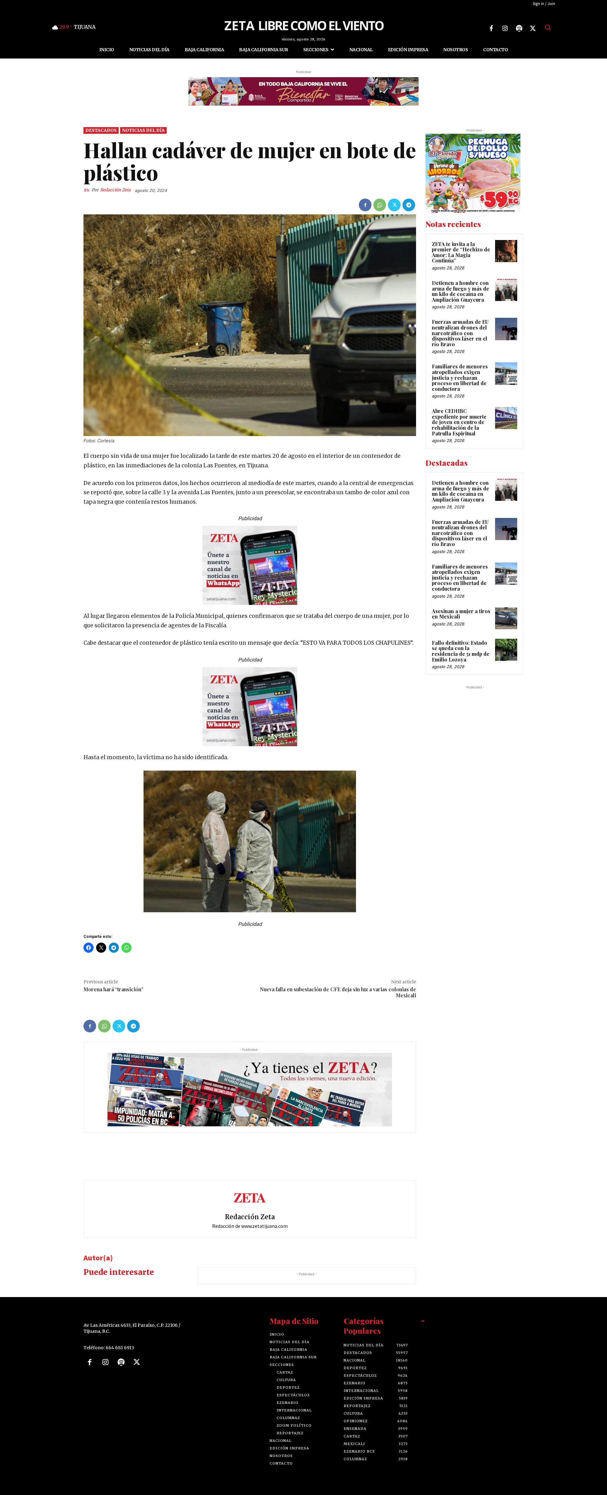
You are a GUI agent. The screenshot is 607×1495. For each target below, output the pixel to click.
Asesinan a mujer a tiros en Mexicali (461, 614)
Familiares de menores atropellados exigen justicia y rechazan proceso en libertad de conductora (460, 377)
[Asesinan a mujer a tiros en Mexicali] (506, 618)
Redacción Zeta (115, 190)
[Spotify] (519, 28)
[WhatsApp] (379, 205)
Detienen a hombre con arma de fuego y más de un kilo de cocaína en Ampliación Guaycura (460, 291)
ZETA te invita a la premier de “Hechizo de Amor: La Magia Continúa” (461, 252)
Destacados (101, 130)
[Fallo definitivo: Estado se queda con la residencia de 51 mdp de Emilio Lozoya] (506, 650)
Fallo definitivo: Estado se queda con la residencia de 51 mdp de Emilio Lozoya (460, 651)
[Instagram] (505, 28)
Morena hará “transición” (113, 989)
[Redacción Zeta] (87, 190)
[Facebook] (491, 28)
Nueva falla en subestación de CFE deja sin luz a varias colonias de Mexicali (338, 992)
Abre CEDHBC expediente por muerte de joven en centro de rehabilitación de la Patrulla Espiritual (459, 422)
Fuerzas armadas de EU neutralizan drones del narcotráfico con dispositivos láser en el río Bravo (460, 333)
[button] (547, 27)
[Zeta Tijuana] (303, 25)
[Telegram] (408, 205)
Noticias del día (143, 130)
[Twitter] (533, 28)
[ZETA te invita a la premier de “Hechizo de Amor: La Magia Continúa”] (506, 251)
